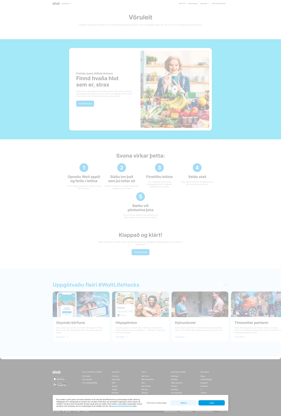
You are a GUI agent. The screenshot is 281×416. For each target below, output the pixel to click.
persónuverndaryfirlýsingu (122, 406)
